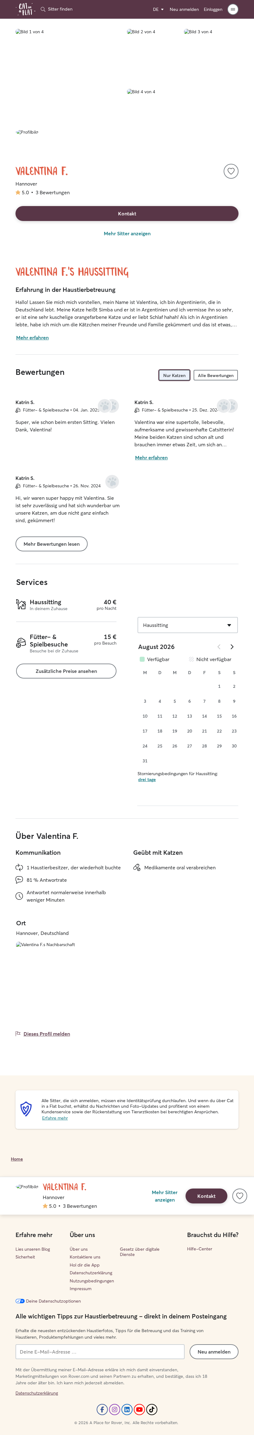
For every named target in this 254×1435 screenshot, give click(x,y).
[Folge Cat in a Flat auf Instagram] (114, 1409)
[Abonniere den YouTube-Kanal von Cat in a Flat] (139, 1409)
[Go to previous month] (219, 647)
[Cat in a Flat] (25, 9)
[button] (233, 9)
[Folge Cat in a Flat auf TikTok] (151, 1409)
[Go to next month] (232, 647)
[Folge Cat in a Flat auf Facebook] (102, 1409)
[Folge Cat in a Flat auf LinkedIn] (127, 1409)
